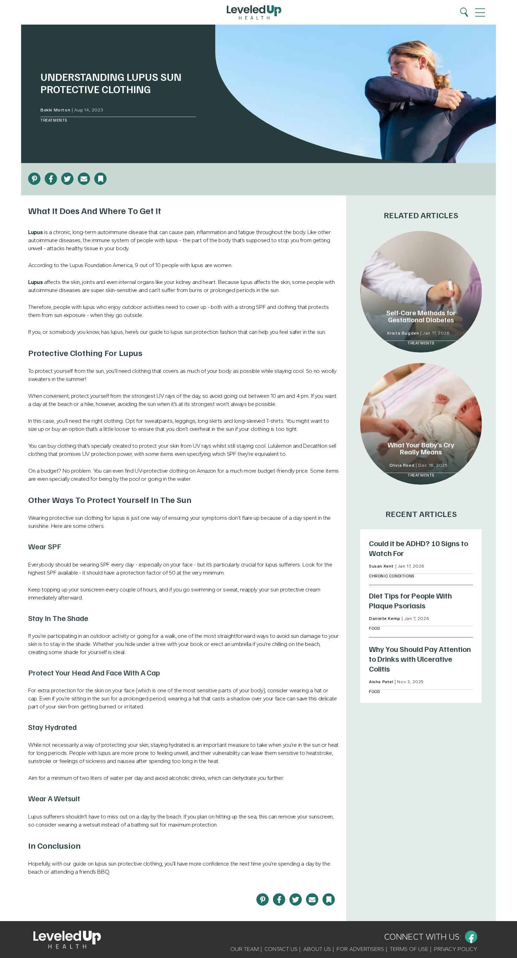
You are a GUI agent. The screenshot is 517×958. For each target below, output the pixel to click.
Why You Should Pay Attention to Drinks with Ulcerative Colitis (420, 658)
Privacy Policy (455, 949)
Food (374, 628)
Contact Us (281, 949)
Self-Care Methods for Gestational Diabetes (421, 316)
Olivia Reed (402, 465)
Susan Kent (381, 566)
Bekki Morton (55, 110)
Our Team (244, 949)
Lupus (35, 232)
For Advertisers (360, 949)
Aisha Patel (381, 681)
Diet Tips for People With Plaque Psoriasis (410, 600)
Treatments (53, 120)
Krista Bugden (403, 333)
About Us (317, 949)
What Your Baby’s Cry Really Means (421, 448)
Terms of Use (409, 949)
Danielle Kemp (385, 618)
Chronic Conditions (391, 575)
